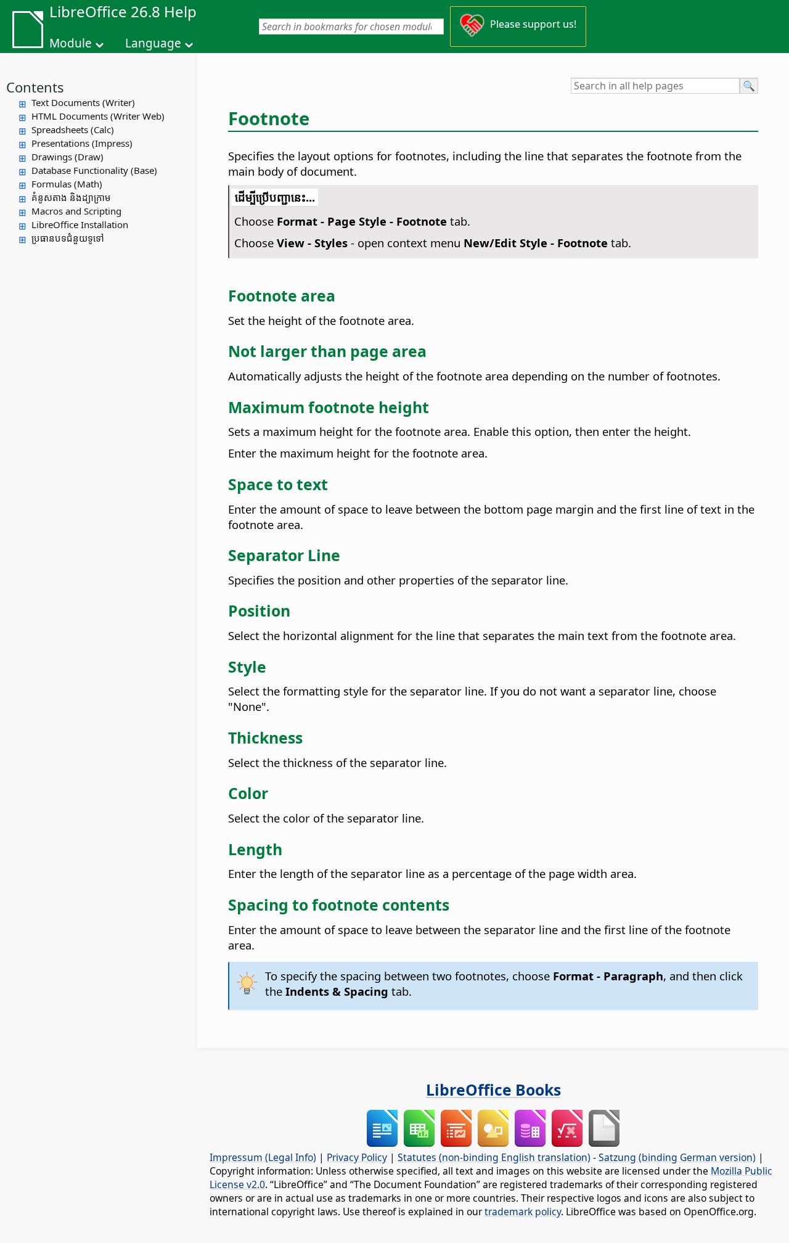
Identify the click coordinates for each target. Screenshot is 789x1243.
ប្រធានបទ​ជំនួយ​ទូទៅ (67, 238)
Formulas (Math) (66, 184)
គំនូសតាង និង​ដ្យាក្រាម (71, 197)
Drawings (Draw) (67, 156)
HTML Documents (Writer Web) (98, 116)
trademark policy (522, 1211)
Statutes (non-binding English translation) (494, 1157)
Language (153, 43)
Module (70, 43)
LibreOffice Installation (79, 224)
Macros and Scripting (76, 211)
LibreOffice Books (493, 1089)
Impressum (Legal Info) (263, 1157)
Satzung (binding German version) (677, 1157)
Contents (35, 87)
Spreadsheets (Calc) (72, 129)
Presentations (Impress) (82, 143)
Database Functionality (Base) (94, 170)
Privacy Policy (357, 1157)
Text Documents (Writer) (83, 102)
